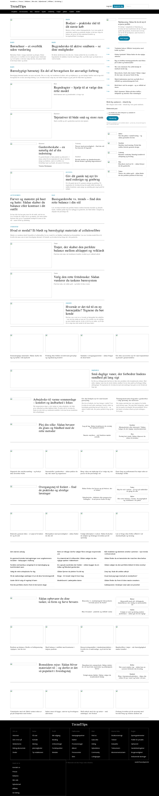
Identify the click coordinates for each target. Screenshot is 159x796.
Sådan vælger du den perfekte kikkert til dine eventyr (125, 565)
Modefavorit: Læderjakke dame (69, 580)
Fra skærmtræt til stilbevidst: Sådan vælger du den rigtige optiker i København (76, 559)
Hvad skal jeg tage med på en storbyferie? (120, 576)
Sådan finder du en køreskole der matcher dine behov (125, 558)
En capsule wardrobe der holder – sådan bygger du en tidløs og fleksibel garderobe (78, 566)
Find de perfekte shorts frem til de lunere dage (28, 585)
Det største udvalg (17, 552)
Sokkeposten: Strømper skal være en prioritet (122, 585)
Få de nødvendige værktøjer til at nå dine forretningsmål (32, 576)
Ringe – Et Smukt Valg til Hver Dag (70, 576)
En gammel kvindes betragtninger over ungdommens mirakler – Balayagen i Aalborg (31, 559)
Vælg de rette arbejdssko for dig (22, 571)
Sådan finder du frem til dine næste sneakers (121, 580)
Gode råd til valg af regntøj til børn (23, 580)
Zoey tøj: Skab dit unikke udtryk (116, 571)
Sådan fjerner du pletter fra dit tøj (70, 571)
